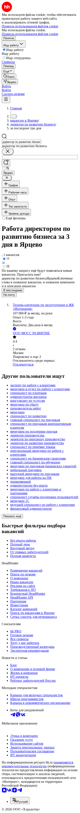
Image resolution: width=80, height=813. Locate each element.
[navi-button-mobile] (6, 99)
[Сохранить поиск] (6, 162)
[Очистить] (8, 151)
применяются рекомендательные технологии (37, 764)
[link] (9, 76)
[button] (6, 86)
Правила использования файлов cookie (30, 34)
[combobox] (21, 142)
